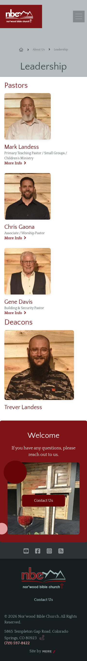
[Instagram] (49, 551)
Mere (46, 651)
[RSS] (61, 551)
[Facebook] (38, 551)
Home (24, 50)
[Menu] (79, 16)
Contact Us (43, 500)
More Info (13, 163)
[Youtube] (26, 551)
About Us (39, 49)
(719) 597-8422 (17, 643)
